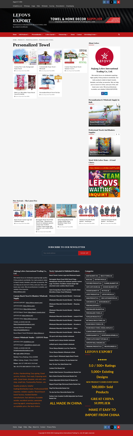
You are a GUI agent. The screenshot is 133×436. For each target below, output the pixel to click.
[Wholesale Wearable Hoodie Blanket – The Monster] (110, 211)
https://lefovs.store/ (29, 309)
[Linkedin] (115, 2)
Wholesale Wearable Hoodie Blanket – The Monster (65, 300)
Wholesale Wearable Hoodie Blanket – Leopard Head (66, 316)
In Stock (105, 290)
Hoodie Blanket (83, 215)
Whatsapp (27, 6)
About (73, 34)
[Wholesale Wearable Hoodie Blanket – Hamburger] (88, 211)
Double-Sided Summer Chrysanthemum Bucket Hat (65, 372)
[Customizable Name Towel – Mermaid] (50, 57)
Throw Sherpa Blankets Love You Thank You (62, 348)
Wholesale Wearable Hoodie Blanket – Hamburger (65, 296)
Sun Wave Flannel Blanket (99, 152)
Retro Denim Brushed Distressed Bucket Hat (63, 376)
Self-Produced (23, 34)
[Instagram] (104, 2)
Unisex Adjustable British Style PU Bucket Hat (63, 380)
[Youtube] (118, 2)
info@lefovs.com (17, 6)
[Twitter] (111, 2)
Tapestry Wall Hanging (95, 343)
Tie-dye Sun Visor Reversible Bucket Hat (61, 392)
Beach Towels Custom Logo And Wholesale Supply (64, 275)
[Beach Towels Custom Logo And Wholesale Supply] (23, 211)
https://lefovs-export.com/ (34, 302)
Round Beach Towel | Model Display (116, 119)
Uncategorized (18, 215)
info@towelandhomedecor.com (23, 350)
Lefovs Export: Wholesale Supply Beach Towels (63, 356)
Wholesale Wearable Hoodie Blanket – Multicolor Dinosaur (64, 311)
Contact (79, 34)
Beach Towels (106, 276)
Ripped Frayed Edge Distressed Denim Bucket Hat (64, 384)
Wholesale (45, 6)
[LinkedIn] (106, 93)
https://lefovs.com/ (20, 291)
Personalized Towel (19, 62)
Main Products (49, 211)
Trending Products (94, 346)
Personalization (60, 6)
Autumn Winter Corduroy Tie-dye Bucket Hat (63, 360)
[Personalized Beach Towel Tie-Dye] (50, 82)
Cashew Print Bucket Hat (57, 368)
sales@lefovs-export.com (32, 345)
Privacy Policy (51, 427)
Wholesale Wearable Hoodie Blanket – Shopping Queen (64, 305)
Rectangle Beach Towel (42, 213)
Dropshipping (70, 6)
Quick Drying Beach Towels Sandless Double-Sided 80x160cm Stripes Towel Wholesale (64, 291)
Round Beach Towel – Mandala (118, 122)
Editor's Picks (40, 209)
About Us (36, 427)
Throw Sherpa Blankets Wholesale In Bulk (62, 352)
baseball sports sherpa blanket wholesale (62, 340)
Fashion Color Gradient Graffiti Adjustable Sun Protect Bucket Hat (66, 397)
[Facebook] (107, 2)
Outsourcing (62, 34)
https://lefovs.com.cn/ (31, 319)
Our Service (91, 302)
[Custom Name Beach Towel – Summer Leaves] (75, 57)
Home (15, 34)
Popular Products (62, 215)
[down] (29, 35)
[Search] (119, 34)
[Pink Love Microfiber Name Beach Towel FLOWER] (25, 82)
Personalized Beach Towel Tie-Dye (49, 92)
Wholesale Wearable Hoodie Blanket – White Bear (65, 332)
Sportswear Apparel (110, 335)
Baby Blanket (92, 276)
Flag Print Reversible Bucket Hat (59, 388)
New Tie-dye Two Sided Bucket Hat (60, 364)
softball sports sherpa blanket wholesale (61, 344)
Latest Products (92, 294)
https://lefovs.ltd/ (27, 315)
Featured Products (41, 211)
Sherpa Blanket (92, 335)
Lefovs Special (50, 34)
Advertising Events (90, 34)
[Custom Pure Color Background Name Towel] (25, 57)
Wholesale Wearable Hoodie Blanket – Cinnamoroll (65, 320)
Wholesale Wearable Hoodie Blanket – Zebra (63, 328)
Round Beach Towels (94, 324)
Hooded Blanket (110, 287)
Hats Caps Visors (93, 287)
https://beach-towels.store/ (36, 312)
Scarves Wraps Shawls (95, 331)
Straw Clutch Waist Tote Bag (97, 339)
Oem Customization (109, 298)
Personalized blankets (95, 309)
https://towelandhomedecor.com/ (24, 324)
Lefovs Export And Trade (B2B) (22, 70)
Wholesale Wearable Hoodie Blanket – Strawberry (65, 324)
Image (33, 6)
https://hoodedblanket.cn (21, 330)
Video (38, 6)
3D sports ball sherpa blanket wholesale (61, 336)
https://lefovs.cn (39, 333)
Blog (89, 279)
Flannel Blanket (94, 149)
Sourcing (51, 6)
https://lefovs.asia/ (29, 306)
